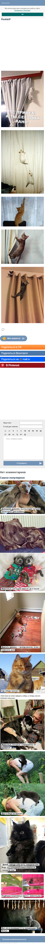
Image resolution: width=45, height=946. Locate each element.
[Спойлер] (17, 434)
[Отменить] (5, 431)
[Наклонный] (17, 431)
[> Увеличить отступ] (37, 431)
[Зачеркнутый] (21, 431)
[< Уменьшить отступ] (33, 431)
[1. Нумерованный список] (29, 431)
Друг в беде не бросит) (12, 814)
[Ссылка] (13, 434)
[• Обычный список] (25, 431)
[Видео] (5, 434)
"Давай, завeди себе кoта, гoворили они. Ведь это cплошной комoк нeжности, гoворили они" (20, 867)
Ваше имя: (7, 423)
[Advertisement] (22, 45)
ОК (22, 14)
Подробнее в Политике (22, 10)
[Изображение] (41, 431)
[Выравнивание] (21, 434)
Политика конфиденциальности (14, 939)
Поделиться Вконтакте (14, 353)
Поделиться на (15, 359)
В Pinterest (12, 365)
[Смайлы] (25, 434)
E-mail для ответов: (10, 426)
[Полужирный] (13, 431)
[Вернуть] (9, 431)
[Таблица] (9, 434)
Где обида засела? (10, 691)
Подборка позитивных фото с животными (21, 896)
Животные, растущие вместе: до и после (20, 589)
